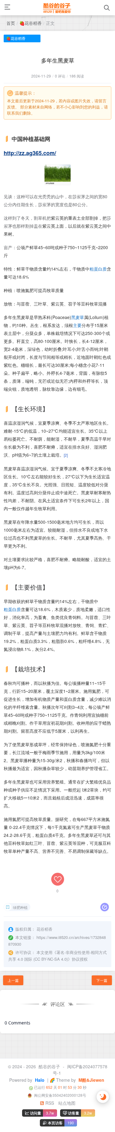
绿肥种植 (20, 907)
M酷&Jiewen (90, 1080)
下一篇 (101, 980)
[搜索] (106, 7)
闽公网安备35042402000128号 (59, 1095)
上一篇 (13, 980)
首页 (10, 23)
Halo (39, 1080)
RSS (49, 1103)
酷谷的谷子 (49, 1066)
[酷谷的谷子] (57, 7)
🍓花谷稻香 (30, 23)
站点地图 (66, 1103)
